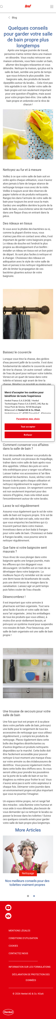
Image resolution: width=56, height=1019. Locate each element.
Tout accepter (28, 426)
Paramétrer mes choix (28, 419)
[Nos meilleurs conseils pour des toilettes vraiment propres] (28, 863)
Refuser (28, 435)
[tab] (28, 896)
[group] (28, 868)
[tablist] (28, 896)
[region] (28, 413)
